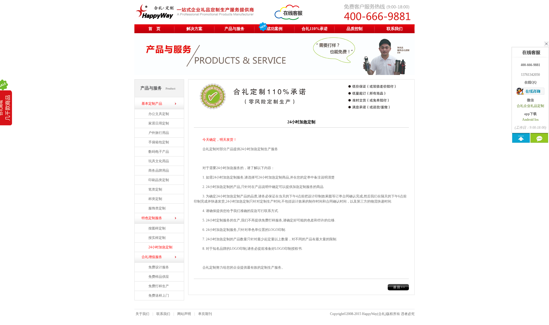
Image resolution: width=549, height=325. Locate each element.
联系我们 (395, 29)
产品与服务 (234, 29)
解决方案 (194, 29)
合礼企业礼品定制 (530, 106)
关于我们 (142, 314)
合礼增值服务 (152, 257)
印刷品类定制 (158, 180)
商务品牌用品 (158, 171)
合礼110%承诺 (315, 29)
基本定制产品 (152, 104)
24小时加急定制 (160, 247)
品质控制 (355, 29)
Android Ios (530, 120)
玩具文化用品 (158, 161)
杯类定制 (155, 199)
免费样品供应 (158, 277)
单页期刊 (205, 314)
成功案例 (274, 29)
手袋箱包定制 (158, 142)
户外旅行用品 (158, 133)
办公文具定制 (158, 114)
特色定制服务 (152, 218)
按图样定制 (157, 228)
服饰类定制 (157, 208)
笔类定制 (155, 189)
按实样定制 (157, 238)
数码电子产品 (158, 152)
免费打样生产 (158, 286)
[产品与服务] (274, 74)
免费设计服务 (158, 267)
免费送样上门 (158, 296)
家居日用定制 (158, 123)
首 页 (154, 29)
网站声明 (184, 314)
